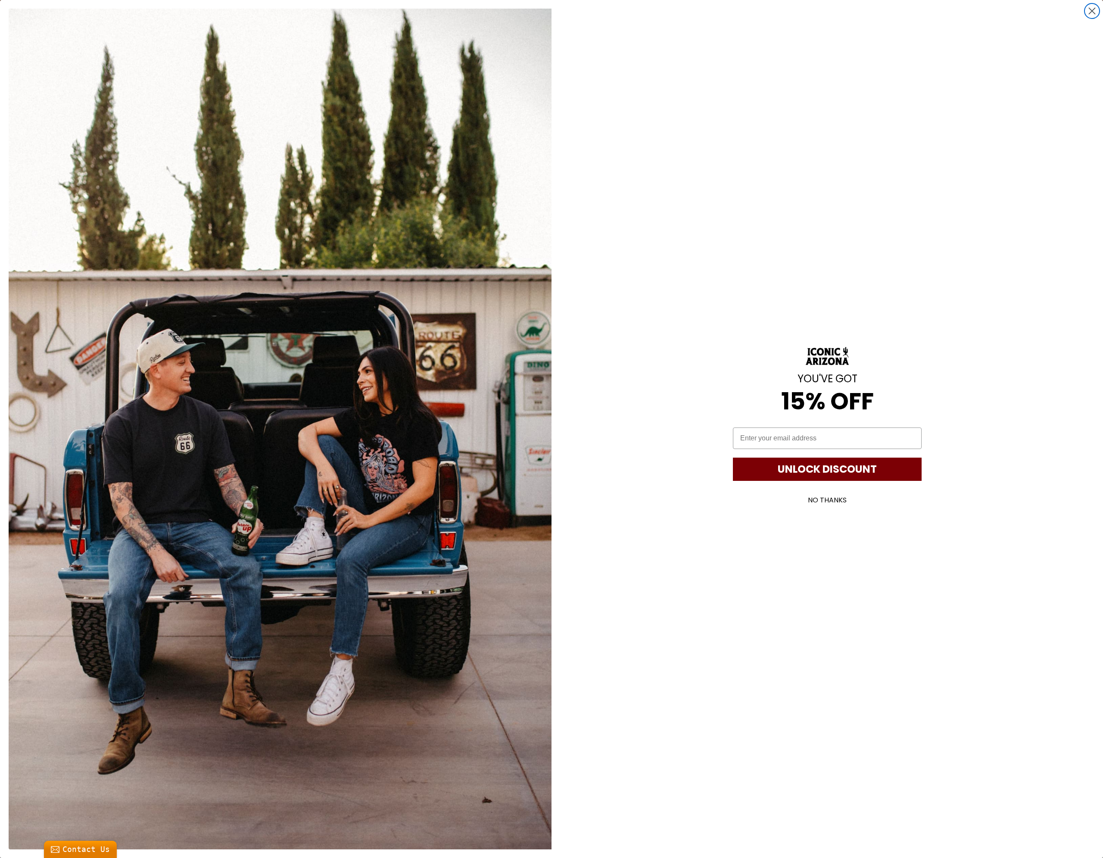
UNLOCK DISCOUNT (827, 469)
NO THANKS (827, 500)
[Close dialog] (1092, 11)
